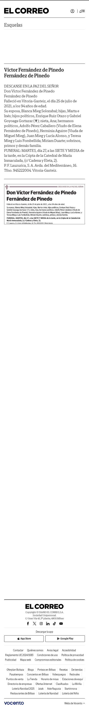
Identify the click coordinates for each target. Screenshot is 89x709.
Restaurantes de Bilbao (22, 693)
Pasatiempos (16, 674)
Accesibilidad (69, 650)
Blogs (31, 669)
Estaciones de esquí (72, 679)
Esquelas (13, 25)
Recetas (63, 669)
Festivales (75, 674)
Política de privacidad (72, 655)
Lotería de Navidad (48, 693)
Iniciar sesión (72, 11)
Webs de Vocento (73, 703)
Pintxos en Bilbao (46, 669)
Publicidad (10, 659)
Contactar (18, 650)
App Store (25, 638)
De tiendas (77, 669)
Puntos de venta (14, 679)
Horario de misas (50, 679)
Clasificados (62, 683)
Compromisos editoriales (48, 659)
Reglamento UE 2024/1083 (19, 655)
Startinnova (71, 688)
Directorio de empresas (20, 683)
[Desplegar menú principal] (82, 11)
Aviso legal (52, 650)
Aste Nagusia (54, 688)
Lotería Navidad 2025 (23, 688)
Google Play (66, 638)
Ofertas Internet (44, 683)
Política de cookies (74, 659)
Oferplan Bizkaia (15, 669)
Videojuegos (59, 674)
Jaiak (40, 688)
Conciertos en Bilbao (38, 674)
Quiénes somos (35, 650)
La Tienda (32, 679)
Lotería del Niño (70, 693)
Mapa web (25, 659)
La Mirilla (77, 683)
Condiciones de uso (47, 655)
